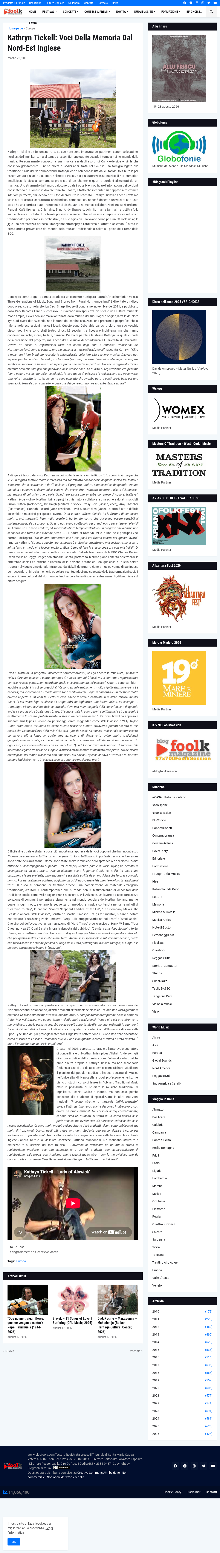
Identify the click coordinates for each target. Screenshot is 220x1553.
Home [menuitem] (32, 11)
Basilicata (158, 1117)
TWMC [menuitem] (33, 22)
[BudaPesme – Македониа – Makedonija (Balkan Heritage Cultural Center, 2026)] (118, 1300)
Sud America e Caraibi (166, 1083)
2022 (182, 1403)
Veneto (157, 1285)
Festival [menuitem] (48, 11)
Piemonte (158, 1209)
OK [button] (14, 1542)
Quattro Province (163, 1224)
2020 (182, 1388)
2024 (182, 1418)
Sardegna (158, 1239)
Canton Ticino (161, 1140)
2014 (182, 1342)
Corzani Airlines (162, 843)
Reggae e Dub (161, 958)
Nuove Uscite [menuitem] (143, 11)
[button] (201, 11)
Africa (156, 1037)
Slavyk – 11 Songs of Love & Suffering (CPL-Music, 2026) (72, 1320)
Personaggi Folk (163, 935)
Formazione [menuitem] (169, 11)
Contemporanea (163, 835)
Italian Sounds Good (165, 889)
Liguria (157, 1170)
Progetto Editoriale (14, 3)
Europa (30, 28)
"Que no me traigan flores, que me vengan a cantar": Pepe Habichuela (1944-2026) (26, 1325)
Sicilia (156, 1247)
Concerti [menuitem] (69, 11)
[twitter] (208, 3)
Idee (155, 881)
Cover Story (160, 851)
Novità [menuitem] (121, 11)
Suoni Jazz (159, 981)
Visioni (156, 1011)
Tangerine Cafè (162, 996)
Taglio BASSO (161, 988)
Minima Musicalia (164, 912)
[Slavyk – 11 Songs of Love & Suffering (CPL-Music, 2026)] (73, 1300)
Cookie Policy (172, 1492)
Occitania (158, 1201)
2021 (182, 1395)
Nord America (161, 1068)
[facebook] (184, 3)
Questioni (158, 950)
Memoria (158, 904)
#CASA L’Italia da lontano (169, 797)
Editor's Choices (55, 3)
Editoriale (158, 858)
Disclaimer (193, 1492)
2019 (182, 1380)
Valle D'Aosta (161, 1277)
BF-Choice (159, 820)
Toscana (158, 1254)
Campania (159, 1132)
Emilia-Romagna (163, 1147)
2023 (182, 1411)
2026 (182, 1433)
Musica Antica (161, 919)
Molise (156, 1193)
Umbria (157, 1270)
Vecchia (135, 1351)
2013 (182, 1334)
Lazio (156, 1163)
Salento (157, 1232)
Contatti (88, 3)
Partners (103, 3)
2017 (182, 1365)
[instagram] (197, 3)
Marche (157, 1186)
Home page (15, 28)
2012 (182, 1326)
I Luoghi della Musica (166, 873)
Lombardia (159, 1178)
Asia (155, 1045)
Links (115, 3)
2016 (182, 1357)
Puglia (156, 1216)
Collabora (74, 3)
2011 (182, 1319)
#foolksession (161, 812)
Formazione (160, 866)
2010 (182, 1311)
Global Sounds (162, 1060)
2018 (182, 1372)
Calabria (157, 1124)
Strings (157, 973)
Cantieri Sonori (162, 828)
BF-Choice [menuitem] (193, 11)
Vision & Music (162, 1004)
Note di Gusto (161, 927)
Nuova (9, 1351)
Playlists (157, 942)
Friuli (155, 1155)
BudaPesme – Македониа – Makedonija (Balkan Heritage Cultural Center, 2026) (117, 1325)
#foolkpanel (160, 805)
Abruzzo (157, 1109)
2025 (182, 1426)
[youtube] (215, 3)
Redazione (35, 3)
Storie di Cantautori (165, 965)
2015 (182, 1349)
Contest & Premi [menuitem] (96, 11)
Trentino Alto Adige (164, 1262)
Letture (157, 896)
